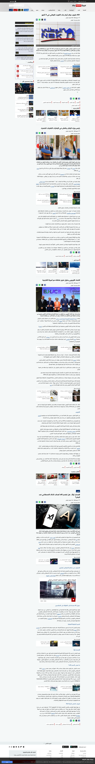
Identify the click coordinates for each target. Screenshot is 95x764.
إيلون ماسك (52, 537)
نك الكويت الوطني (67, 87)
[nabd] (23, 747)
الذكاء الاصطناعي (52, 10)
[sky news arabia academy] (58, 94)
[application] (55, 601)
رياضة (59, 10)
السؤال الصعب (48, 755)
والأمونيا (69, 213)
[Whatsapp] (39, 19)
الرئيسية (84, 10)
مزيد (32, 10)
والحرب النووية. (49, 575)
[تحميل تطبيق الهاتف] (69, 747)
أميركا (75, 339)
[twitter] (14, 747)
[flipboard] (21, 747)
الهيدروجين (73, 213)
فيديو (37, 10)
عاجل (19, 10)
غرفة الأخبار (49, 753)
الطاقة (37, 184)
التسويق (59, 614)
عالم (65, 10)
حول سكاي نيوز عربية (82, 755)
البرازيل (60, 321)
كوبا (51, 385)
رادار (50, 756)
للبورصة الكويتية (67, 53)
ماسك (72, 548)
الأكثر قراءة (76, 108)
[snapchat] (18, 747)
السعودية (62, 174)
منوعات (42, 10)
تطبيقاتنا (72, 753)
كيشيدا (73, 168)
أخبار (79, 10)
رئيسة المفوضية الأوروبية (71, 318)
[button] (15, 10)
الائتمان (62, 61)
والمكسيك (69, 431)
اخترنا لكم (76, 260)
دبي (58, 218)
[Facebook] (45, 19)
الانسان (37, 628)
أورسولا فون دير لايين (60, 318)
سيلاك (40, 326)
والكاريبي (68, 339)
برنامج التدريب (83, 756)
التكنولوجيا (50, 618)
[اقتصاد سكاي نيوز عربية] (26, 10)
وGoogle (78, 715)
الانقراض (62, 573)
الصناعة (57, 655)
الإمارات (68, 168)
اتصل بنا (84, 753)
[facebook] (9, 747)
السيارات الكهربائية (61, 439)
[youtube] (16, 747)
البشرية (59, 616)
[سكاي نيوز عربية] (79, 5)
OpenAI (53, 713)
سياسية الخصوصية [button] (27, 762)
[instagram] (11, 747)
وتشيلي (73, 431)
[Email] (37, 19)
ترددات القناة (72, 756)
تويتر (39, 548)
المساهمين (52, 87)
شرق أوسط (71, 10)
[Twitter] (42, 19)
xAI (76, 540)
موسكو (48, 337)
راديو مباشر (72, 755)
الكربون (54, 213)
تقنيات (43, 668)
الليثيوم (78, 448)
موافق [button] (7, 762)
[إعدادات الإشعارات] (22, 10)
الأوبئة (54, 575)
